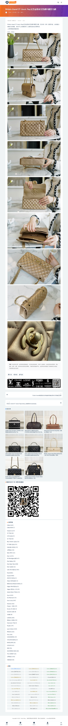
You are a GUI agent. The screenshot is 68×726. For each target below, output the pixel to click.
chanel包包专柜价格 (50, 718)
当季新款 (9, 550)
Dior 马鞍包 (15, 691)
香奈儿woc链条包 (16, 700)
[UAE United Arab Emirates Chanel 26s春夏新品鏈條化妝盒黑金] (34, 443)
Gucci (8, 595)
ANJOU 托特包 (11, 578)
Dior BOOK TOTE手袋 (34, 683)
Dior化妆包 (33, 688)
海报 (16, 374)
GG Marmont (10, 597)
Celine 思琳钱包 (33, 677)
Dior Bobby (10, 561)
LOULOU (9, 645)
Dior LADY (51, 685)
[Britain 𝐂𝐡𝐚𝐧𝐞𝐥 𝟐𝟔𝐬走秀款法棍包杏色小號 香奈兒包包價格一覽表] (53, 443)
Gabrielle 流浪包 (11, 547)
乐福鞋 (9, 614)
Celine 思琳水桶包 (34, 671)
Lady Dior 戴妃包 (11, 569)
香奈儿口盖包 (34, 702)
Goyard (9, 575)
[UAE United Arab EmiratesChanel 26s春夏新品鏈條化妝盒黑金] (14, 443)
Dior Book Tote (11, 564)
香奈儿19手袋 (16, 697)
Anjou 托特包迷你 (11, 581)
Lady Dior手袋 (52, 694)
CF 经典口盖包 (11, 544)
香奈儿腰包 (33, 708)
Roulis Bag (23, 718)
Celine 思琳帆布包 (52, 668)
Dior (8, 556)
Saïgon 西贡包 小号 (12, 589)
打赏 (10, 374)
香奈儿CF (34, 697)
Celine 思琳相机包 (52, 671)
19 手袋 (9, 533)
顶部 (61, 724)
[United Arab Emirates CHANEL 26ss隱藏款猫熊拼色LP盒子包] (14, 420)
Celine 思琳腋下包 (34, 674)
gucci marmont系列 (34, 694)
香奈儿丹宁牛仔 (33, 700)
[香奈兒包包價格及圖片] (6, 12)
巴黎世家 (9, 660)
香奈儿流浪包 (52, 705)
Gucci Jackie (15, 694)
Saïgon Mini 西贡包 (12, 586)
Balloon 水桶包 (11, 620)
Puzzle (8, 625)
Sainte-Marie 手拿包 (12, 592)
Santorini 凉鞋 (10, 611)
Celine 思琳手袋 (15, 671)
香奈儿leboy (51, 697)
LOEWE (9, 617)
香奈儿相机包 (16, 708)
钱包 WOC (10, 553)
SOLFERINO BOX (11, 651)
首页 (15, 20)
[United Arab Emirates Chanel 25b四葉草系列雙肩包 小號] (34, 466)
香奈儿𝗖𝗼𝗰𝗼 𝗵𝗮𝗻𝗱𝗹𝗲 (52, 708)
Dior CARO (51, 683)
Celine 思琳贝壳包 (52, 674)
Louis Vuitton (10, 629)
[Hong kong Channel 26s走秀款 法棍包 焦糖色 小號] (53, 420)
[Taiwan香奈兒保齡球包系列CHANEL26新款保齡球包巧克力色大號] (34, 420)
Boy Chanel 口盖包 (12, 541)
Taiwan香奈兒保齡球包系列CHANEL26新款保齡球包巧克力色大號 (34, 432)
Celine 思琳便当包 (34, 668)
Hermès (9, 603)
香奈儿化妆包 (52, 700)
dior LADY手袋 (16, 688)
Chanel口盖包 (52, 677)
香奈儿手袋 (15, 705)
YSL (8, 634)
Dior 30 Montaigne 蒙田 (16, 680)
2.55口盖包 (10, 536)
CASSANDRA (10, 637)
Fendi (8, 573)
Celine (8, 525)
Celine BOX (10, 527)
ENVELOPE (10, 642)
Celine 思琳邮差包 (16, 677)
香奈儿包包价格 (41, 718)
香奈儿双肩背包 (15, 702)
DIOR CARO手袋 (15, 685)
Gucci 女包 (10, 600)
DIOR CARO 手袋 (34, 685)
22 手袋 (9, 538)
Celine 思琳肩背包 (16, 674)
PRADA (9, 631)
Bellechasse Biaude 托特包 (13, 583)
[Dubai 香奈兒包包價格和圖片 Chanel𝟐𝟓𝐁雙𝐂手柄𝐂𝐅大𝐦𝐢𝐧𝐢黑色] (14, 466)
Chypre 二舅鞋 (11, 606)
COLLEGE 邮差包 (11, 639)
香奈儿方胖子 (34, 705)
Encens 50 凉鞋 (11, 609)
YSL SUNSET (10, 653)
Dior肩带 (52, 688)
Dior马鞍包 (33, 691)
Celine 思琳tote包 (16, 668)
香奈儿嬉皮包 (52, 702)
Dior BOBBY (33, 680)
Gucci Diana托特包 (52, 691)
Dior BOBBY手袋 (51, 680)
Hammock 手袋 (11, 623)
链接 (21, 374)
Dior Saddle (10, 567)
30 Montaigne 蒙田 (12, 558)
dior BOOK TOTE (16, 683)
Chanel (10, 12)
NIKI (8, 648)
